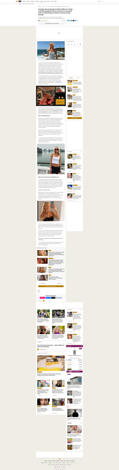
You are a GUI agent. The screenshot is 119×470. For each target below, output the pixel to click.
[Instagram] (71, 44)
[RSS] (77, 44)
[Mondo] (46, 462)
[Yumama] (71, 462)
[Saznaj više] (81, 374)
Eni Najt (40, 62)
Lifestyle (43, 6)
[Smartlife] (63, 462)
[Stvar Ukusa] (76, 462)
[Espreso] (50, 462)
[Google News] (80, 44)
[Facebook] (68, 44)
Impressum (49, 464)
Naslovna (39, 6)
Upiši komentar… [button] (43, 349)
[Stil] (17, 1)
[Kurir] (42, 462)
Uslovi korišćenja (68, 464)
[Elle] (53, 462)
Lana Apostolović (45, 20)
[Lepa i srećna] (60, 462)
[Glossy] (56, 462)
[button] (63, 20)
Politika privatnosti (63, 464)
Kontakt (56, 464)
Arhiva (59, 464)
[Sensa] (67, 462)
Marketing (53, 464)
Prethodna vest (42, 283)
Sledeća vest (60, 283)
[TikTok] (74, 44)
